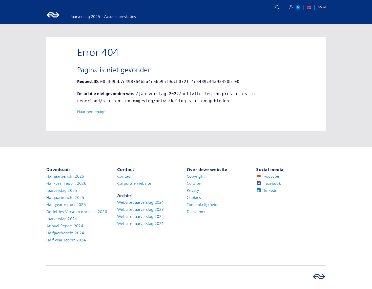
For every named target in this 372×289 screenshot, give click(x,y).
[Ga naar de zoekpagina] (277, 7)
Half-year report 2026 (66, 183)
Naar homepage (91, 112)
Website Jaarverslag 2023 (140, 209)
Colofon (194, 183)
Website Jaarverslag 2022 (140, 216)
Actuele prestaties (120, 16)
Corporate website (134, 183)
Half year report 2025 (66, 204)
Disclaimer (196, 212)
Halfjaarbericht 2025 (65, 197)
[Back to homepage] (58, 15)
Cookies (194, 197)
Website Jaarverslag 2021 (140, 223)
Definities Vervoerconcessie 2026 (76, 212)
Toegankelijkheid (202, 204)
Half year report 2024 (66, 240)
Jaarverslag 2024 (61, 219)
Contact (124, 176)
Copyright (196, 176)
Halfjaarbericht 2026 (65, 176)
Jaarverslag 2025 (85, 16)
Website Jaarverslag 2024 (140, 202)
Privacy (193, 190)
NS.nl (322, 7)
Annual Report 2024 (64, 226)
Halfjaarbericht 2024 (65, 233)
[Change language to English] (309, 8)
